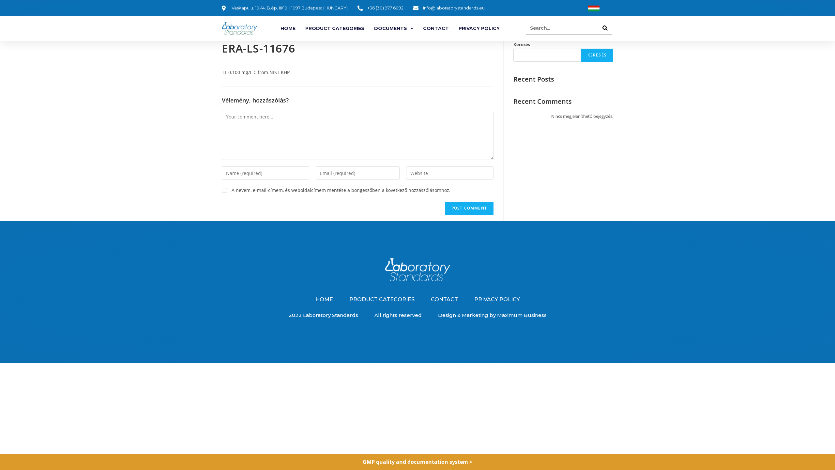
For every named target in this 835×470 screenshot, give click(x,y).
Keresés (521, 44)
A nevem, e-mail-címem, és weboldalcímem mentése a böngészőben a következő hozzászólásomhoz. (341, 190)
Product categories (334, 28)
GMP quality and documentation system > (417, 461)
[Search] (605, 28)
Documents (390, 28)
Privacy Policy (479, 28)
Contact (436, 28)
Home (288, 28)
